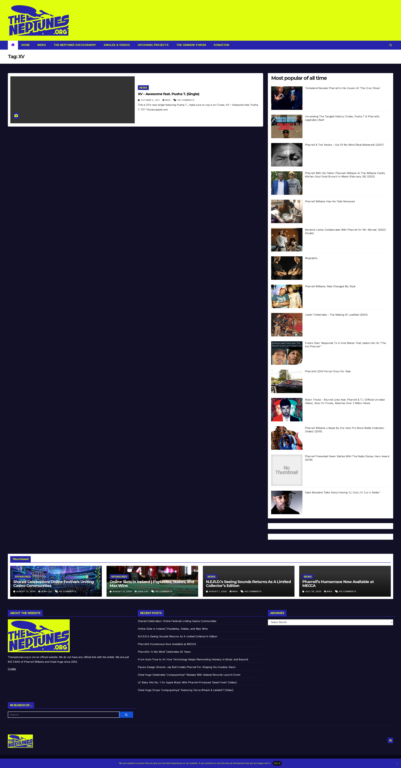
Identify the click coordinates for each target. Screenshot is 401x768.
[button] (390, 45)
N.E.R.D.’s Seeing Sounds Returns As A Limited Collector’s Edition (248, 583)
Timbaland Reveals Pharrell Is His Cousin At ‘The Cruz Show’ (342, 88)
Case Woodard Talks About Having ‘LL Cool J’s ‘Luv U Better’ (342, 492)
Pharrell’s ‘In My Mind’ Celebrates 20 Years (164, 651)
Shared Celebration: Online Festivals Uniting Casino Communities (53, 583)
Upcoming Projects (153, 45)
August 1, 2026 (218, 591)
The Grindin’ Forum (190, 45)
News (41, 45)
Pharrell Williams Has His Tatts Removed (330, 201)
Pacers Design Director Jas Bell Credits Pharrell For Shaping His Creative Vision (187, 667)
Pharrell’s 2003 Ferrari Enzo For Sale (328, 371)
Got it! (277, 763)
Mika (168, 100)
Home (25, 45)
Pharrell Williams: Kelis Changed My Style (330, 286)
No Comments (186, 100)
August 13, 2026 (26, 591)
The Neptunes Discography (74, 45)
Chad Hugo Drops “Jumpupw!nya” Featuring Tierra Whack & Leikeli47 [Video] (185, 690)
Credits (12, 669)
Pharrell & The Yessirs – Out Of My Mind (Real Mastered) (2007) (344, 144)
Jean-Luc (47, 591)
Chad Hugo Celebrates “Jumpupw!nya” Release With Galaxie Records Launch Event (189, 674)
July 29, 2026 (313, 591)
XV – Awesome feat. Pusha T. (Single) (168, 94)
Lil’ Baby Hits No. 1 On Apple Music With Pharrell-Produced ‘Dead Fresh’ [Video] (187, 682)
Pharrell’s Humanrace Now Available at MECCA (338, 583)
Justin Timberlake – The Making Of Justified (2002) (336, 314)
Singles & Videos (116, 45)
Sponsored (23, 576)
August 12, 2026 (123, 591)
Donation (221, 45)
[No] (397, 763)
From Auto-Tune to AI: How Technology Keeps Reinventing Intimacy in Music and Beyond (193, 659)
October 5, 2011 (150, 100)
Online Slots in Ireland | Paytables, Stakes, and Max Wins (152, 583)
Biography (311, 258)
